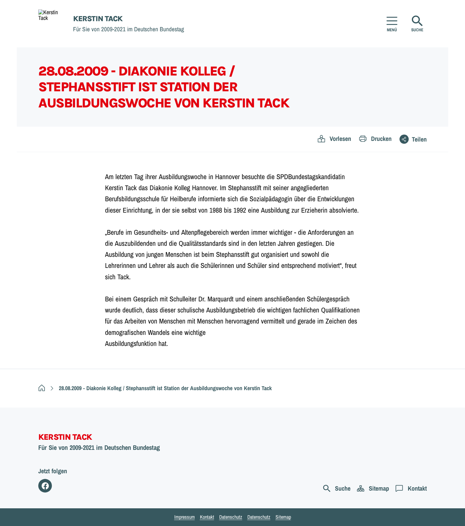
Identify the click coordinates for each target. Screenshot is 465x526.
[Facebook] (45, 486)
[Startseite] (41, 388)
